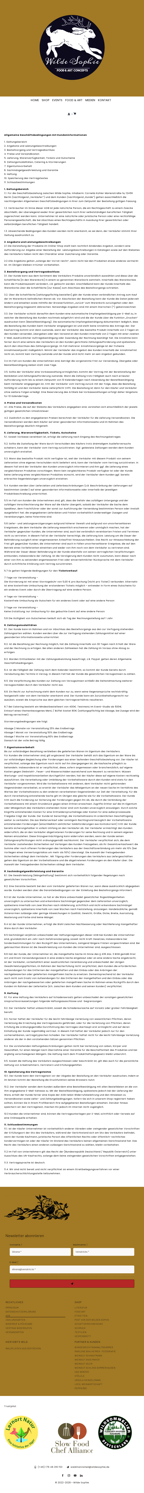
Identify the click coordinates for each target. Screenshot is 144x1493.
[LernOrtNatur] (21, 1416)
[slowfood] (72, 1416)
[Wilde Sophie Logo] (72, 15)
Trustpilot (10, 1406)
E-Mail (14, 1262)
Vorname (16, 1244)
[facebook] (62, 1475)
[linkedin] (81, 1475)
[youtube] (75, 1475)
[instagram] (69, 1475)
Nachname (80, 1244)
